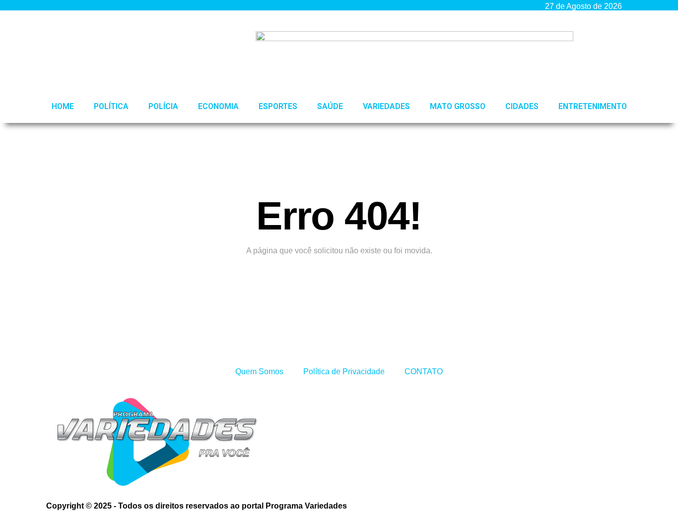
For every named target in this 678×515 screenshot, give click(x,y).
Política (111, 106)
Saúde (330, 106)
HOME (63, 106)
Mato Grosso (457, 106)
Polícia (163, 106)
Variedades (386, 106)
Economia (218, 106)
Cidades (522, 106)
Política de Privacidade (344, 371)
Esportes (278, 106)
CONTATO (424, 371)
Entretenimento (592, 106)
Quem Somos (259, 371)
